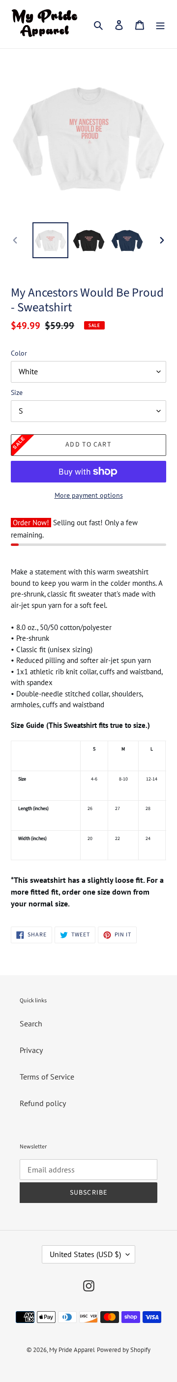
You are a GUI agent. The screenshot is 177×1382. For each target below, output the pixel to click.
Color (19, 353)
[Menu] (160, 24)
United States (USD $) (85, 1254)
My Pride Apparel (72, 1350)
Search (31, 1023)
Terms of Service (47, 1077)
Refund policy (43, 1103)
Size (17, 392)
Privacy (31, 1050)
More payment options (89, 495)
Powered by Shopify (123, 1350)
